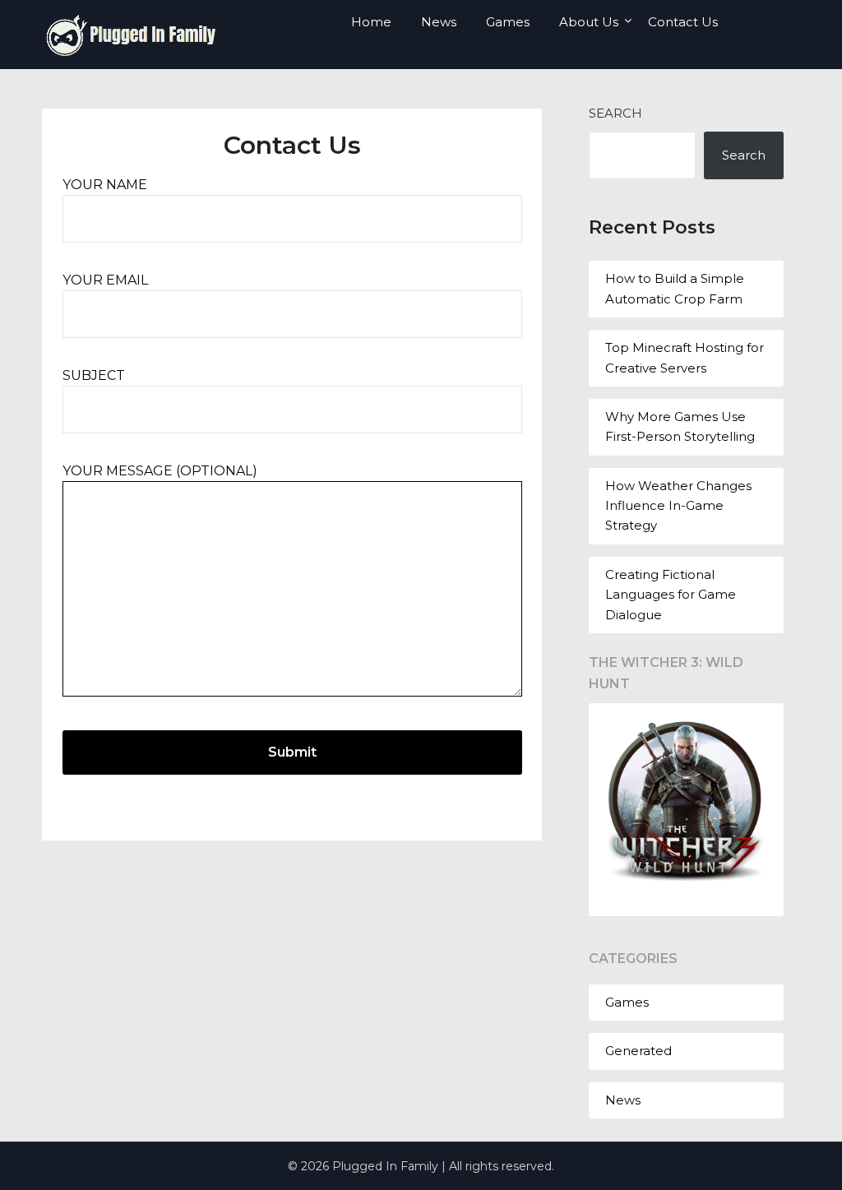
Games (508, 22)
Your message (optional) (159, 471)
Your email (105, 280)
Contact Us (683, 22)
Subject (93, 375)
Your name (104, 184)
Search (615, 113)
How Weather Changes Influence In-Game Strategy (678, 506)
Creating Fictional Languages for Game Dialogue (670, 595)
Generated (638, 1050)
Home (371, 22)
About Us (588, 22)
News (438, 22)
